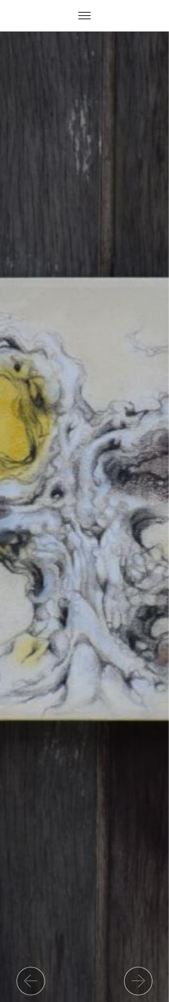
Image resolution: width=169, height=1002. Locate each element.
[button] (30, 981)
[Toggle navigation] (84, 15)
